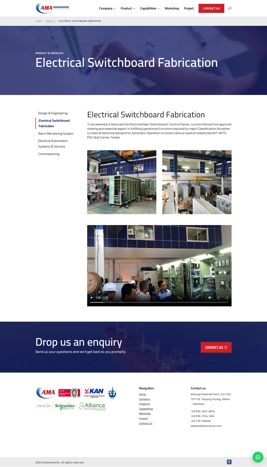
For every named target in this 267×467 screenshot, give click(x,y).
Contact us (211, 8)
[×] (257, 457)
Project (189, 9)
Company (105, 9)
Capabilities (148, 9)
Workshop (172, 9)
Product (126, 9)
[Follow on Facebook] (229, 462)
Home (142, 394)
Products (144, 404)
